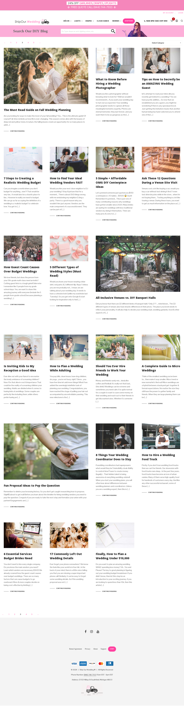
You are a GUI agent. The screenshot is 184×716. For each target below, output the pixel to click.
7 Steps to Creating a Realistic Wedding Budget (22, 180)
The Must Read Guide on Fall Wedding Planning (37, 110)
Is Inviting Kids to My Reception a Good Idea (20, 368)
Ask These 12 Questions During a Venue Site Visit (159, 180)
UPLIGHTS (110, 3)
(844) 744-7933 (90, 675)
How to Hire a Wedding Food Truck (158, 457)
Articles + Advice (12, 55)
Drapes (88, 21)
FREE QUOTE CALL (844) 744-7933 (91, 7)
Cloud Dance (103, 21)
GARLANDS (86, 3)
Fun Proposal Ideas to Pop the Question (32, 486)
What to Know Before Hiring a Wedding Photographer (111, 84)
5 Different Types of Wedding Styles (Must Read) (65, 272)
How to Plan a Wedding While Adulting (66, 368)
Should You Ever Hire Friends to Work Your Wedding (111, 371)
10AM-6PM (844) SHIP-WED (156, 21)
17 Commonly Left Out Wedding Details (66, 556)
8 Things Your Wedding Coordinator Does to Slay (113, 457)
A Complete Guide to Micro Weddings (161, 368)
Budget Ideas (11, 243)
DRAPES (98, 3)
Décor (66, 21)
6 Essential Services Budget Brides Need (18, 556)
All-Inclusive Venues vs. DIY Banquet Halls (126, 298)
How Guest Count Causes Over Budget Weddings (21, 269)
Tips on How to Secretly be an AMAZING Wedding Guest (161, 84)
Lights (77, 21)
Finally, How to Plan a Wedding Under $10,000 (112, 556)
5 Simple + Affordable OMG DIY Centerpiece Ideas (111, 183)
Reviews (115, 21)
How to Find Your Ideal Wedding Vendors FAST (66, 180)
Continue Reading (17, 131)
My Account (168, 13)
